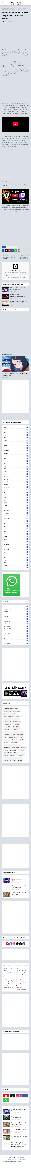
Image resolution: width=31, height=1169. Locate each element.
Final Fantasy (7, 734)
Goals (5, 737)
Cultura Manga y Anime (14, 8)
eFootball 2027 (16, 724)
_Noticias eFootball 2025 (22, 965)
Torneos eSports (15, 633)
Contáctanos (19, 985)
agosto (16, 427)
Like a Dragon (7, 739)
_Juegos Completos (21, 983)
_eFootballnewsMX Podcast (7, 969)
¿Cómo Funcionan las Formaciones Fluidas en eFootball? (19, 886)
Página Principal (5, 8)
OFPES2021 (23, 747)
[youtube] (6, 1095)
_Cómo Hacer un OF (21, 972)
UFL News (18, 978)
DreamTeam (16, 606)
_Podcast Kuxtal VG (8, 982)
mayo (16, 435)
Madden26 (21, 739)
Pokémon (16, 752)
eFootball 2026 (7, 724)
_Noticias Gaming (7, 980)
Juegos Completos (13, 737)
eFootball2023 (16, 726)
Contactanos (23, 1159)
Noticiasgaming (16, 623)
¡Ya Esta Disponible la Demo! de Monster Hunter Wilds (18, 893)
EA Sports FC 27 (16, 721)
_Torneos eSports (7, 983)
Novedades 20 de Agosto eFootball (19, 1136)
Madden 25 (5, 978)
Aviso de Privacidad (20, 1157)
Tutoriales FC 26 (7, 760)
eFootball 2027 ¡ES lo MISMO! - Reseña (18, 879)
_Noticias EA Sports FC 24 (8, 975)
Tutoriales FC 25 (18, 758)
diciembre (16, 448)
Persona (6, 750)
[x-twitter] (12, 1095)
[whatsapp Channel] (6, 1100)
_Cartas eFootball (7, 967)
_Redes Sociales (7, 985)
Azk (3, 21)
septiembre (16, 456)
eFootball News (7, 965)
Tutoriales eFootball (15, 635)
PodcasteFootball (15, 628)
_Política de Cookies (8, 987)
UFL (16, 638)
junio (16, 432)
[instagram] (19, 1095)
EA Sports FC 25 (16, 609)
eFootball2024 (7, 729)
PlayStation (21, 750)
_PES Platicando (20, 969)
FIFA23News (14, 731)
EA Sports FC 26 (7, 721)
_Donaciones (19, 987)
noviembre (16, 450)
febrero (16, 442)
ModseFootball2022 (8, 744)
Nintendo (17, 744)
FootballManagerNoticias (15, 614)
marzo (16, 440)
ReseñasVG (16, 631)
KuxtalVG (15, 616)
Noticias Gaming (20, 980)
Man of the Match (15, 621)
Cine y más (6, 713)
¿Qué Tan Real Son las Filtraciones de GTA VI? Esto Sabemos (19, 1130)
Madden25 (15, 618)
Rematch (6, 755)
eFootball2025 (16, 643)
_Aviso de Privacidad (21, 989)
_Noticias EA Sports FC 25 (21, 975)
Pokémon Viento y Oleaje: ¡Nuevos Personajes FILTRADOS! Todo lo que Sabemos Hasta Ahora (19, 1144)
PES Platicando (15, 626)
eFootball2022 (7, 726)
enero (16, 445)
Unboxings (15, 640)
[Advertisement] (15, 90)
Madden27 (6, 742)
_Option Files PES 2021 (20, 971)
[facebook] (25, 1095)
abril (16, 437)
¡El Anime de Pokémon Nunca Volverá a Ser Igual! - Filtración (19, 288)
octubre (16, 453)
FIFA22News (6, 731)
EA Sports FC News (7, 972)
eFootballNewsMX (16, 1161)
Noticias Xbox (7, 747)
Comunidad (13, 713)
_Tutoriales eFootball (21, 967)
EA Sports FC (7, 718)
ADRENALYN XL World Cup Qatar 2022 (12, 711)
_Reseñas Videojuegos (21, 982)
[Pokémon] (15, 364)
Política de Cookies (12, 1159)
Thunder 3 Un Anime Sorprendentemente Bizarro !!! (17, 295)
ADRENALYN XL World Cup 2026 (11, 708)
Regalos (22, 752)
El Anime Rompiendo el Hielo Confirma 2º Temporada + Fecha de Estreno (19, 302)
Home (10, 1157)
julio (16, 429)
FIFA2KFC (15, 611)
